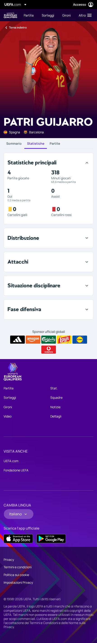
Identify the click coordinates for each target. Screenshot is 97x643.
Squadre (56, 397)
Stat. (54, 388)
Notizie (55, 407)
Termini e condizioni (18, 567)
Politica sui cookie (16, 575)
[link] (29, 15)
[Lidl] (79, 340)
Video (8, 416)
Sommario (14, 143)
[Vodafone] (48, 349)
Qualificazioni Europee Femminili (10, 15)
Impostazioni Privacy (18, 582)
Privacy (9, 559)
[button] (84, 15)
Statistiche (35, 143)
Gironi (8, 407)
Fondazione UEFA (16, 470)
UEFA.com (11, 461)
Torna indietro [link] (18, 27)
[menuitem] (29, 15)
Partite (55, 143)
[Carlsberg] (48, 340)
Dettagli (55, 416)
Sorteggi (10, 397)
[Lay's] (64, 340)
